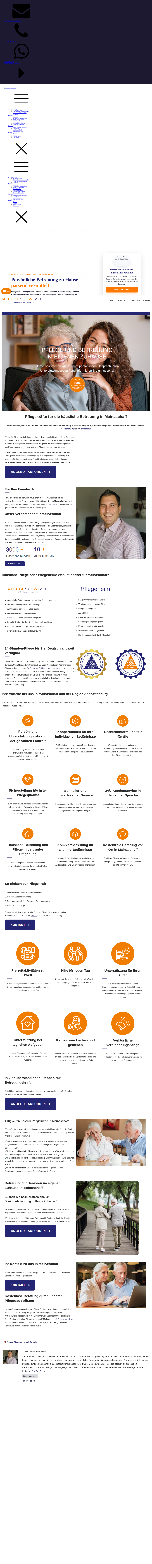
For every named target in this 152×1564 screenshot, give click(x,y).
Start (111, 300)
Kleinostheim (85, 429)
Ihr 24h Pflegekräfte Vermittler (76, 1335)
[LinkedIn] (34, 1381)
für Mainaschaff (102, 1335)
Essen (9, 618)
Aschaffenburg (68, 429)
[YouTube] (30, 1381)
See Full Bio (37, 1371)
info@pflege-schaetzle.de (63, 1319)
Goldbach (43, 668)
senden (34, 916)
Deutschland (53, 504)
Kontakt (146, 300)
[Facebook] (23, 1381)
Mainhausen (53, 668)
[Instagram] (27, 1381)
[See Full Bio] (44, 1371)
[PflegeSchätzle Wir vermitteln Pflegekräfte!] (22, 300)
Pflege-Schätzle (50, 1335)
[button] (127, 300)
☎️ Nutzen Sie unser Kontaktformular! (21, 1342)
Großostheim (32, 668)
